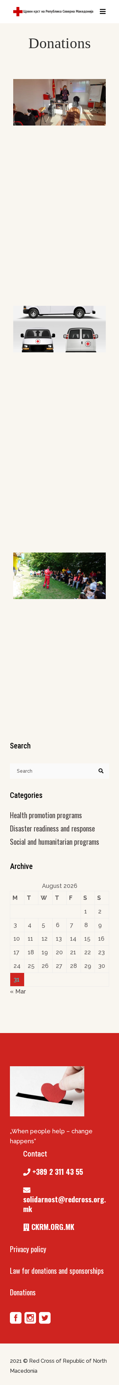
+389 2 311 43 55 (56, 1171)
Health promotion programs (46, 815)
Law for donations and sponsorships (57, 1270)
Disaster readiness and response (52, 828)
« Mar (18, 991)
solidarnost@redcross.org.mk (64, 1204)
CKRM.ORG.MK (51, 1226)
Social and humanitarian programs (54, 841)
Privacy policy (28, 1249)
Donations (23, 1292)
